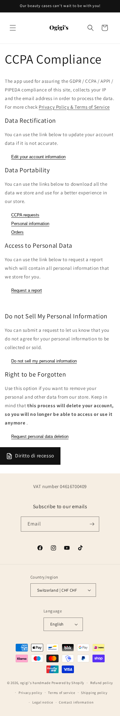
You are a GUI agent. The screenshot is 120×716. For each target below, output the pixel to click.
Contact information (76, 702)
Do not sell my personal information (44, 361)
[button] (13, 28)
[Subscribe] (92, 524)
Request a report (26, 290)
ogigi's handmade (35, 683)
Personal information (30, 223)
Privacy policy (30, 692)
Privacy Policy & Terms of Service (74, 107)
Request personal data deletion (39, 436)
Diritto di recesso (34, 455)
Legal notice (42, 702)
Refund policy (101, 683)
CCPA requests (25, 215)
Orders (17, 232)
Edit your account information (38, 156)
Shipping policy (94, 692)
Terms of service (61, 692)
